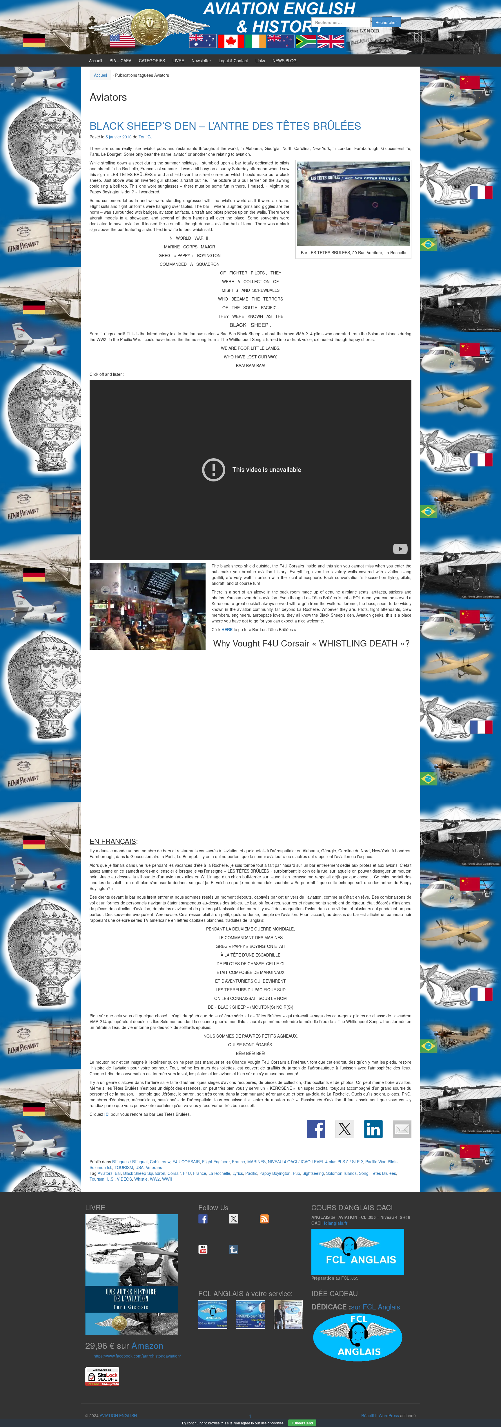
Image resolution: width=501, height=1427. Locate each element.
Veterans (154, 1167)
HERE (227, 629)
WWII (167, 1179)
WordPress (389, 1415)
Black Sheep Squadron (144, 1173)
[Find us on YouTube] (203, 1249)
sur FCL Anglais (375, 1306)
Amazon (147, 1345)
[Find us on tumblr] (233, 1249)
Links (260, 60)
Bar (118, 1173)
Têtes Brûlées (383, 1173)
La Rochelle (219, 1173)
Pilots (392, 1161)
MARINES (256, 1161)
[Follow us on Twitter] (233, 1218)
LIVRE (178, 60)
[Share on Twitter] (344, 1129)
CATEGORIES (152, 60)
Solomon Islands (341, 1173)
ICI (107, 1114)
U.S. (111, 1179)
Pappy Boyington (275, 1173)
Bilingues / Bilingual (130, 1161)
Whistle (141, 1179)
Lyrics (238, 1173)
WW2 (155, 1179)
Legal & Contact (233, 60)
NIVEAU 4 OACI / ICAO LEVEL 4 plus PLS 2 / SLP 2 (315, 1161)
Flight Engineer (216, 1161)
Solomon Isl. (101, 1167)
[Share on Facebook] (316, 1129)
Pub (296, 1173)
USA (139, 1167)
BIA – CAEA (120, 60)
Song (364, 1173)
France (238, 1161)
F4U (187, 1173)
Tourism (97, 1179)
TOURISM (124, 1167)
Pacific (251, 1173)
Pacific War (375, 1161)
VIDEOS (124, 1179)
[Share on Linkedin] (373, 1129)
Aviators (105, 1173)
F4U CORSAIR (186, 1161)
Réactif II (369, 1415)
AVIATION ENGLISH (118, 1415)
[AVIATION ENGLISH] (149, 27)
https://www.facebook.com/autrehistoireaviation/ (137, 1356)
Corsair (174, 1173)
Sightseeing (313, 1173)
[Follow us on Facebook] (203, 1218)
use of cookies (272, 1422)
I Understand (302, 1423)
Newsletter (201, 60)
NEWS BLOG (285, 60)
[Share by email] (402, 1129)
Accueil (95, 60)
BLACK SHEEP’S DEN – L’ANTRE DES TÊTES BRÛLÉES (225, 125)
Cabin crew (160, 1161)
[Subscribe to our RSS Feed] (264, 1218)
